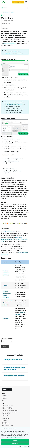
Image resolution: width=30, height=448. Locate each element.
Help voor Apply (5, 415)
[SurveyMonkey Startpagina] (3, 2)
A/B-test (5, 285)
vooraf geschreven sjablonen (14, 104)
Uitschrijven (4, 422)
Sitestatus (4, 420)
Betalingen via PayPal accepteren (14, 375)
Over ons (4, 397)
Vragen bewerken (6, 25)
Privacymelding (12, 437)
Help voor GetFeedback (7, 407)
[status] (15, 52)
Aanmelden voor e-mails (7, 425)
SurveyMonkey (5, 395)
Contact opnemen (6, 423)
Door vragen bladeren (7, 20)
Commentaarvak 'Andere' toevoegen (7, 303)
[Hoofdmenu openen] (26, 2)
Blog (3, 400)
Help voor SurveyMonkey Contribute (10, 412)
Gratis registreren (18, 2)
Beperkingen (5, 28)
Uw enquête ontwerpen (8, 12)
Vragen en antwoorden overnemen (6, 273)
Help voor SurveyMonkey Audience (9, 410)
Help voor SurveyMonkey (7, 405)
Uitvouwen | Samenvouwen (8, 155)
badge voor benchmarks (9, 231)
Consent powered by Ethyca (22, 446)
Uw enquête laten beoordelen (13, 359)
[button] (15, 161)
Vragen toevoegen (6, 23)
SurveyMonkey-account (9, 43)
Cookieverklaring (20, 437)
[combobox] (7, 389)
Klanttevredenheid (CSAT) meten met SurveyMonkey (14, 368)
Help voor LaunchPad (7, 408)
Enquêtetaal (6, 318)
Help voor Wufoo (6, 413)
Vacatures (4, 398)
